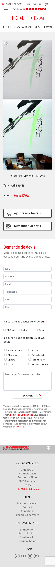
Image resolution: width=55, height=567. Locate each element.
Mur (25, 330)
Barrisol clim (27, 537)
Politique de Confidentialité (21, 414)
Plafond (11, 330)
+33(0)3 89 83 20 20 (27, 488)
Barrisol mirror (27, 533)
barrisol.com (14, 4)
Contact (27, 507)
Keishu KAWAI (21, 195)
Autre (42, 330)
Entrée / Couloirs (41, 364)
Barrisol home (27, 541)
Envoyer (27, 395)
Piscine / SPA (38, 359)
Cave (10, 364)
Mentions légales (27, 503)
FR (28, 4)
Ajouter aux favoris (27, 213)
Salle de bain (38, 355)
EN (40, 4)
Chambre (12, 355)
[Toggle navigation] (6, 9)
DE (34, 4)
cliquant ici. (20, 426)
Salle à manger (15, 350)
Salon (35, 350)
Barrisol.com (27, 529)
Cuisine (12, 359)
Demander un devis (27, 226)
